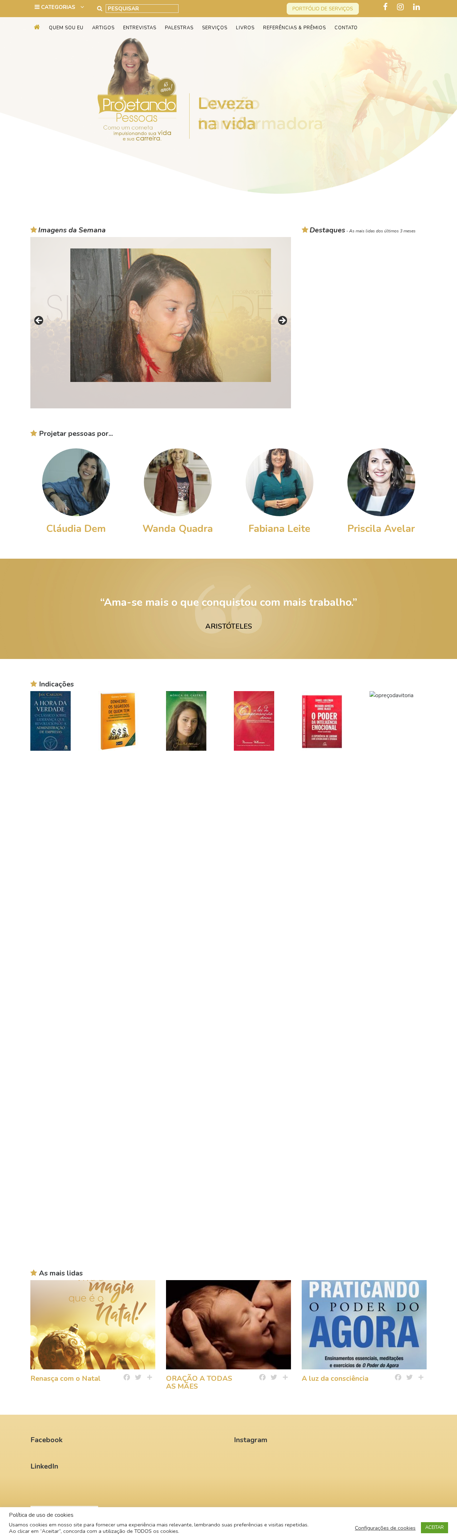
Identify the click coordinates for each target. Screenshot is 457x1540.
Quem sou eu (66, 28)
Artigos (103, 28)
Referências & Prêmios (294, 28)
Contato (346, 28)
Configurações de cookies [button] (385, 1528)
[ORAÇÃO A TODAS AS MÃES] (228, 1324)
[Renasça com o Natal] (92, 1324)
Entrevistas (139, 28)
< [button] (39, 321)
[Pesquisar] (99, 8)
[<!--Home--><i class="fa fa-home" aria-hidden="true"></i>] (37, 28)
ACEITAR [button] (434, 1527)
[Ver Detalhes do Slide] (228, 105)
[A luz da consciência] (364, 1324)
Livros (245, 28)
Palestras (179, 28)
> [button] (282, 321)
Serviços (214, 28)
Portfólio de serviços (322, 8)
